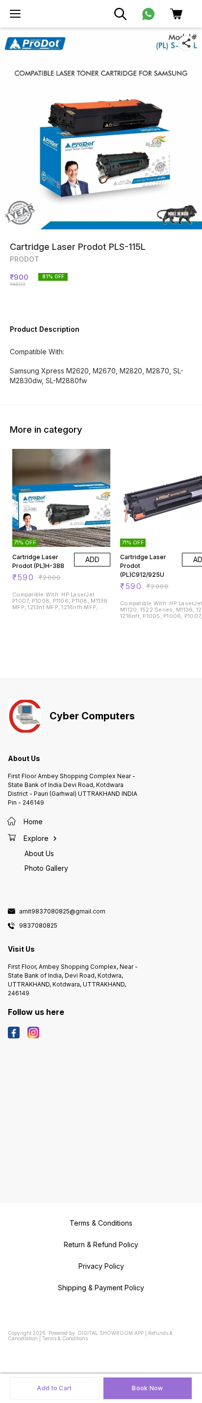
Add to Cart (54, 1388)
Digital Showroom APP (111, 1333)
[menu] (15, 13)
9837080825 (38, 925)
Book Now (147, 1388)
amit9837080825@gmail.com (62, 911)
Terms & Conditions (65, 1338)
